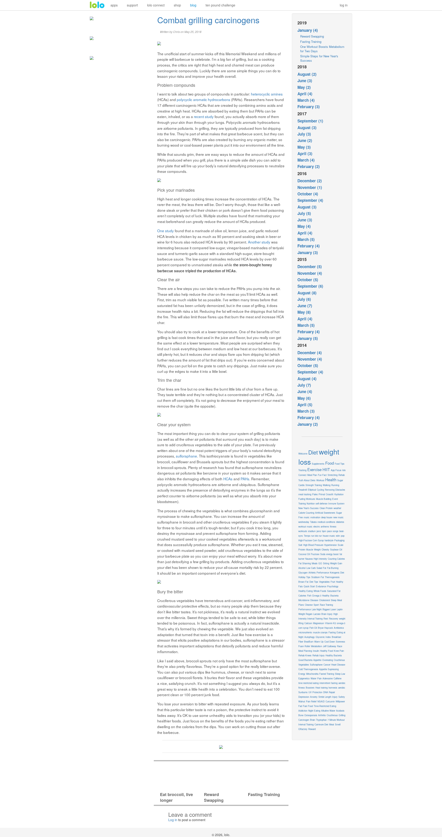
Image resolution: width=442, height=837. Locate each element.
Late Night (317, 609)
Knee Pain (339, 650)
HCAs (228, 478)
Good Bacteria (305, 660)
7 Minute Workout (336, 719)
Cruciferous (332, 715)
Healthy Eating (305, 591)
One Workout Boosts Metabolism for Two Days (322, 48)
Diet (313, 452)
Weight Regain (305, 614)
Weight (317, 549)
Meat (331, 724)
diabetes (340, 522)
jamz (319, 531)
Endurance (321, 586)
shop (177, 5)
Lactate (316, 614)
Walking (326, 485)
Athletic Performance (318, 572)
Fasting (332, 632)
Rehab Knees (304, 655)
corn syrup (303, 627)
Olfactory (302, 729)
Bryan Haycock (325, 627)
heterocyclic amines (267, 93)
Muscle (309, 549)
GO (320, 563)
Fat (324, 568)
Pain (319, 678)
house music (329, 535)
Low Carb (311, 568)
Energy (301, 673)
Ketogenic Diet (337, 572)
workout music (305, 526)
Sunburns (303, 692)
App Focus (336, 470)
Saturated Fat (333, 591)
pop (342, 535)
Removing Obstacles (335, 489)
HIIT (326, 469)
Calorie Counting (306, 512)
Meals (314, 563)
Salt (300, 545)
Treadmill (302, 489)
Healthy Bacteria (334, 655)
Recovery (333, 618)
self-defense (321, 503)
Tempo (307, 535)
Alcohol (301, 568)
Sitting (326, 563)
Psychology (332, 586)
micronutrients (305, 632)
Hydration (338, 494)
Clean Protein (326, 508)
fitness (333, 526)
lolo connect (156, 5)
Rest (325, 618)
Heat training (321, 687)
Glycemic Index (323, 637)
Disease (314, 600)
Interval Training (306, 724)
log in (344, 5)
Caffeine (337, 678)
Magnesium (318, 623)
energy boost (332, 554)
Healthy (325, 595)
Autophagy (309, 637)
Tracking (302, 470)
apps (114, 5)
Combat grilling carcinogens (208, 20)
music (306, 517)
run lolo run (316, 535)
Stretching (332, 475)
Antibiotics (339, 627)
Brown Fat (303, 581)
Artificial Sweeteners (325, 512)
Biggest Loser (329, 609)
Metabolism (316, 646)
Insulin (316, 650)
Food (329, 463)
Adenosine (328, 678)
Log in (172, 819)
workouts (302, 531)
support (132, 5)
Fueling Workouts (306, 499)
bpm (324, 531)
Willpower (340, 701)
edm (338, 535)
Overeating (327, 660)
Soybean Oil (336, 549)
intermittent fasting (328, 683)
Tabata (313, 522)
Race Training (326, 604)
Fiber (300, 641)
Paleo (315, 494)
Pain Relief (311, 701)
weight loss (318, 456)
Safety (341, 696)
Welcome (302, 453)
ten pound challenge (220, 5)
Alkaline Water (328, 710)
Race (339, 646)
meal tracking (304, 494)
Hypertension (330, 545)
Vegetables (324, 581)
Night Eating (314, 710)
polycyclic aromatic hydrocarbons (203, 99)
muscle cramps (320, 632)
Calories (302, 595)
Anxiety (313, 696)
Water (313, 678)
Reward (312, 729)
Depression (303, 696)
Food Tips (339, 463)
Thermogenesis (332, 577)
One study (165, 230)
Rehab (341, 475)
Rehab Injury (318, 655)
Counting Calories (336, 558)
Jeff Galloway (329, 646)
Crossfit (329, 494)
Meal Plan (312, 475)
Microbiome (303, 600)
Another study (259, 241)
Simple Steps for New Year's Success (319, 58)
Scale (340, 545)
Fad (300, 706)
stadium (312, 531)
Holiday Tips (304, 577)
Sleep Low (340, 673)
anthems (325, 526)
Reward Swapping (312, 36)
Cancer (326, 664)
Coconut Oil (304, 554)
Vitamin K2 (330, 623)
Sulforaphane (316, 664)
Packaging (339, 540)
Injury (334, 696)
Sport (316, 604)
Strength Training (313, 485)
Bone (300, 715)
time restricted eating (308, 683)
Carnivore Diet (321, 724)
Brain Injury (326, 614)
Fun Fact (322, 475)
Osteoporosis (310, 715)
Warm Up (318, 641)
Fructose (315, 554)
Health (330, 479)
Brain (312, 719)
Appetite (317, 660)
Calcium (308, 623)
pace (329, 531)
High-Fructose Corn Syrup (311, 540)
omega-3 (341, 623)
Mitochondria (312, 673)
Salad (319, 568)
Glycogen (303, 572)
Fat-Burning (332, 568)
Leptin (340, 609)
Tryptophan (321, 719)
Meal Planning (305, 650)
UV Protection (315, 692)
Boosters (310, 687)
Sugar (340, 480)
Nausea (309, 558)
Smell (337, 724)
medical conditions (326, 522)
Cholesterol (324, 600)
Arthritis (322, 715)
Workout (320, 480)
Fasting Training (310, 41)
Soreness (340, 641)
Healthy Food (326, 650)
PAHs (245, 478)
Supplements (318, 463)
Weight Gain (336, 563)
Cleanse (309, 604)
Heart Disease (338, 664)
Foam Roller (304, 646)
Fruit (333, 581)
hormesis (333, 687)
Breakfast (336, 637)
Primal (322, 494)
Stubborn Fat (317, 577)
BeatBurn (308, 641)
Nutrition (311, 503)
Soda (322, 554)
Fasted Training (326, 673)
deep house (326, 517)
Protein (301, 549)
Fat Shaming (304, 563)
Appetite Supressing (329, 669)
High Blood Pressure (313, 545)
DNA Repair (329, 692)
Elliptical (312, 489)
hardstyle (329, 540)
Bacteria (334, 595)
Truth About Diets (306, 480)
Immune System (336, 503)
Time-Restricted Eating (325, 706)
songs (335, 531)
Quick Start (309, 586)
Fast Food (308, 706)
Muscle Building (323, 499)
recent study (204, 116)
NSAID (321, 701)
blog (193, 5)
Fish (309, 595)
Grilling (342, 715)
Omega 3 (316, 595)
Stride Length (324, 696)
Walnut (301, 701)
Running (335, 485)
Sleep (333, 600)
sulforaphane (186, 455)
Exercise (314, 469)
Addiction (302, 710)
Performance (304, 609)
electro (316, 526)
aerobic (341, 687)
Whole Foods (320, 591)
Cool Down (329, 641)
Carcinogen (303, 719)
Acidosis (340, 710)
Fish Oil (313, 627)
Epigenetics (304, 678)
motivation (315, 517)
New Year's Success (308, 508)
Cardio (301, 485)
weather (337, 508)
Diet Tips (313, 581)
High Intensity (320, 558)
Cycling (320, 489)
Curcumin (330, 701)
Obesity (325, 549)
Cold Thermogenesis (308, 669)
